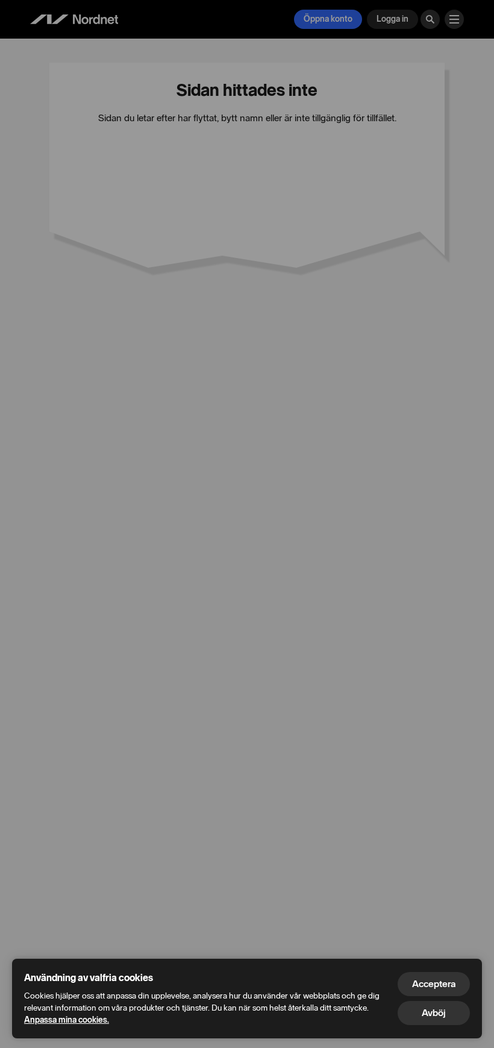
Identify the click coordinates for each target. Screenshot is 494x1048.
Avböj (434, 1012)
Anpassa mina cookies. (66, 1020)
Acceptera (433, 984)
